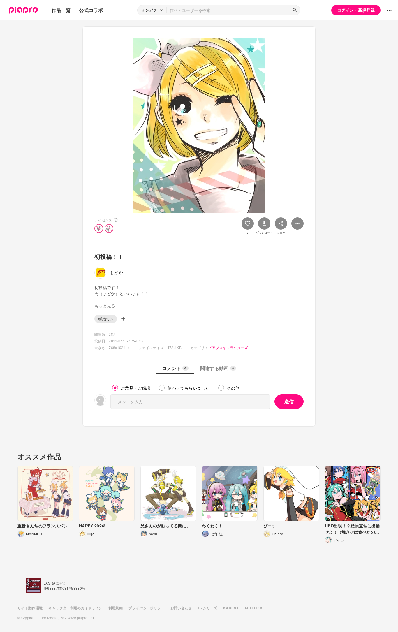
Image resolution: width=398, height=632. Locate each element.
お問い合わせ (181, 607)
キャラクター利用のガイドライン (75, 607)
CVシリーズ (207, 607)
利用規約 (115, 607)
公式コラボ (91, 10)
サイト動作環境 (30, 607)
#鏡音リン (105, 318)
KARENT (231, 607)
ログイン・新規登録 (356, 10)
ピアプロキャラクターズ (228, 347)
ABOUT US (254, 607)
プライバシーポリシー (146, 607)
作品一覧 (61, 10)
